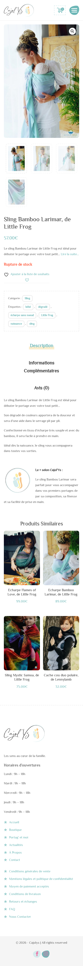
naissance (16, 323)
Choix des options (22, 559)
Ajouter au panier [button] (22, 644)
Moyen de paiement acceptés (29, 886)
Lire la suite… (70, 254)
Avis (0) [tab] (41, 387)
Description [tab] (41, 345)
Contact (14, 860)
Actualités (16, 845)
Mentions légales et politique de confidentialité (41, 879)
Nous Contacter (20, 916)
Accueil (14, 822)
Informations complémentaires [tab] (41, 366)
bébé (28, 306)
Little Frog (47, 315)
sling (32, 323)
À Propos (15, 852)
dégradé (42, 306)
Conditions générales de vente (29, 871)
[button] (72, 31)
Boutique (15, 830)
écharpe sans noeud (22, 315)
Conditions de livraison (25, 894)
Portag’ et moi (18, 837)
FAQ (12, 909)
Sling (27, 298)
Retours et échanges (23, 901)
